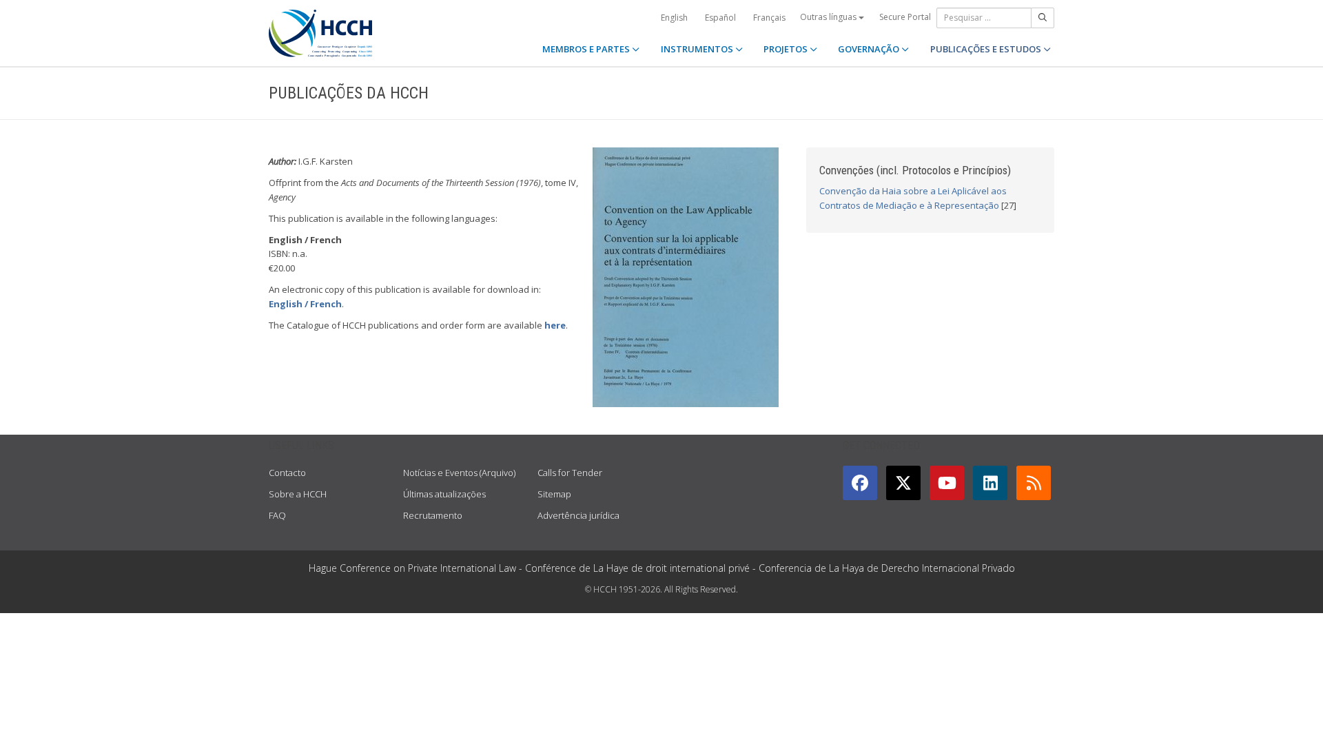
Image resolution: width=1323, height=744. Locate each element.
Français (769, 17)
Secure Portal (905, 17)
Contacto (287, 472)
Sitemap (554, 494)
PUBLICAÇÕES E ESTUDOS (986, 49)
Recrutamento (432, 515)
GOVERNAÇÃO (869, 49)
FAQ (277, 515)
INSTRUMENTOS (698, 49)
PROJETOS (786, 49)
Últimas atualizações (444, 494)
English (674, 17)
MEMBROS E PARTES (587, 49)
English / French (305, 304)
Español (720, 17)
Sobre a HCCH (298, 494)
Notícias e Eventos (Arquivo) (459, 472)
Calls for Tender (569, 472)
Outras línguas (829, 17)
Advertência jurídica (578, 515)
